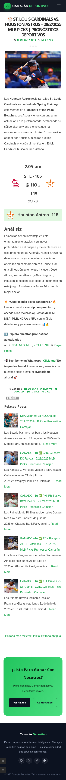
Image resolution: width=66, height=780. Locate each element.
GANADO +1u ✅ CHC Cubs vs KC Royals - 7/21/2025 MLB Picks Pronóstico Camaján (40, 458)
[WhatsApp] (45, 761)
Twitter (47, 389)
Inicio (36, 635)
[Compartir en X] (14, 398)
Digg (47, 391)
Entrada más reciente (18, 635)
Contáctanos (45, 702)
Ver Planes (19, 702)
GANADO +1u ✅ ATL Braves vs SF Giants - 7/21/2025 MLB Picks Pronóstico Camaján (40, 587)
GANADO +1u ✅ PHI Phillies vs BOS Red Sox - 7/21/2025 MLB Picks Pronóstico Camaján (40, 501)
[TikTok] (37, 761)
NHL (29, 345)
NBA (15, 345)
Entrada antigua (51, 635)
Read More (50, 443)
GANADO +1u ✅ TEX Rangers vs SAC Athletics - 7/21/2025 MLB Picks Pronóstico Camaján (40, 544)
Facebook (32, 389)
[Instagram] (21, 761)
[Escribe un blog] (11, 398)
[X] (29, 761)
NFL (47, 345)
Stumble (34, 391)
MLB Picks (47, 40)
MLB (22, 345)
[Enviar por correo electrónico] (7, 398)
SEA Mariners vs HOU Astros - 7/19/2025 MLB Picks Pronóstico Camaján (40, 421)
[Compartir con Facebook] (17, 398)
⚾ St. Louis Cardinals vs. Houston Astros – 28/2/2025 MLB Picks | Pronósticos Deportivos (33, 27)
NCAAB (38, 345)
